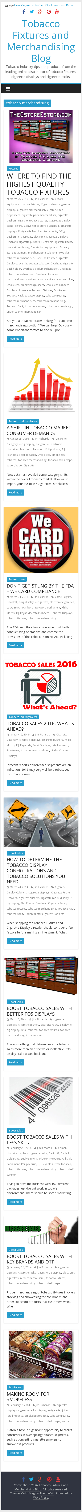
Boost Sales (16, 853)
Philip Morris (52, 449)
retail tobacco (27, 455)
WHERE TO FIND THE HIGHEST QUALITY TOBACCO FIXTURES (39, 184)
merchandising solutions (42, 252)
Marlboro (26, 449)
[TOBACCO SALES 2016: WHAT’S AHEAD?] (41, 662)
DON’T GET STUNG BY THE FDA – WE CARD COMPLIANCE (40, 588)
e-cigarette (42, 444)
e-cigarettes (25, 236)
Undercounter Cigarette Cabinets (44, 914)
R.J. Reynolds (23, 613)
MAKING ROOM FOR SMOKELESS (28, 1396)
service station (35, 279)
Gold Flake (13, 1158)
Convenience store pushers (40, 226)
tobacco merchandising (51, 301)
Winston (11, 1175)
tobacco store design (59, 306)
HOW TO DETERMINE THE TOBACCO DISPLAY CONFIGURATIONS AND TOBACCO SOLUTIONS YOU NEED (36, 870)
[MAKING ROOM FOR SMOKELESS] (41, 1332)
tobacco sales (56, 460)
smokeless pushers (32, 285)
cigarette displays (29, 740)
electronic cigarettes (62, 602)
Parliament (53, 607)
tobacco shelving (35, 306)
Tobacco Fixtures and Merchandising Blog (41, 41)
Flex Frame (27, 903)
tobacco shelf (15, 914)
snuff (41, 1278)
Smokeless (13, 285)
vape (69, 460)
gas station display (18, 247)
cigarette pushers (52, 740)
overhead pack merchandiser (40, 269)
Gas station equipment (44, 247)
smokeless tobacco (36, 1416)
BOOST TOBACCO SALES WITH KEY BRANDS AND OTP (39, 1259)
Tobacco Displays (61, 613)
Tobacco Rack (15, 306)
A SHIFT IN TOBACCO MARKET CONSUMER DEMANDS (39, 430)
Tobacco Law (17, 579)
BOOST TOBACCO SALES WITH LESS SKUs (39, 1139)
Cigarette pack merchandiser (39, 215)
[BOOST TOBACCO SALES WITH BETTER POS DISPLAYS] (41, 958)
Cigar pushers (49, 204)
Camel (58, 597)
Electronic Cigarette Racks (56, 242)
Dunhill (65, 1153)
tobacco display (34, 295)
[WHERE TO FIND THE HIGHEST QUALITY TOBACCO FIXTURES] (41, 112)
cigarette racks (49, 898)
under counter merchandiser (24, 311)
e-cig (54, 231)
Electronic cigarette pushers (23, 242)
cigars (18, 226)
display (64, 898)
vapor (10, 465)
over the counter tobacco (34, 263)
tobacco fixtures (55, 295)
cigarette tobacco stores (32, 220)
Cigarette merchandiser (31, 210)
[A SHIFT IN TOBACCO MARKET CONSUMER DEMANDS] (41, 355)
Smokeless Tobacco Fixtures (35, 290)
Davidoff (12, 602)
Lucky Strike (13, 607)
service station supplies (59, 279)
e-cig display (26, 444)
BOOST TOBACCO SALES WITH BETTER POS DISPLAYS (39, 1011)
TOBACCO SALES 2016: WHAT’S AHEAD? (40, 726)
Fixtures (13, 168)
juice (65, 1410)
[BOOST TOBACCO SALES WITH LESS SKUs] (41, 1079)
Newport (38, 449)
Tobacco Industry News (23, 421)
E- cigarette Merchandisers (34, 231)
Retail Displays (41, 745)
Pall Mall (66, 1158)
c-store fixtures (30, 204)
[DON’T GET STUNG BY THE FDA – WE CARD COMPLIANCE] (41, 509)
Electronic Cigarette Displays (51, 236)
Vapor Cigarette (25, 465)
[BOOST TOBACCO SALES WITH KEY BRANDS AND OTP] (41, 1219)
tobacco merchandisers (21, 301)
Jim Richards (41, 199)
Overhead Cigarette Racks (51, 903)
